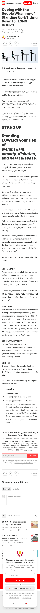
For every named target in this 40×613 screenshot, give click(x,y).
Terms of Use (30, 461)
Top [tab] (4, 516)
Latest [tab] (10, 516)
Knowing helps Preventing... (12, 525)
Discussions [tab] (18, 516)
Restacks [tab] (16, 489)
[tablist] (11, 489)
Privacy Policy (27, 598)
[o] (34, 538)
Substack (9, 608)
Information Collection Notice (24, 463)
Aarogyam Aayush (13, 36)
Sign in (35, 3)
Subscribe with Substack (21, 588)
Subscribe (27, 3)
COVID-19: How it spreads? (14, 522)
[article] (20, 526)
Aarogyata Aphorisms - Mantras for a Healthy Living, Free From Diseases (15, 539)
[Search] (36, 516)
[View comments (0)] (11, 43)
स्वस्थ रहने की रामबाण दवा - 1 (11, 535)
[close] (34, 550)
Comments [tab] (7, 489)
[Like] (3, 530)
